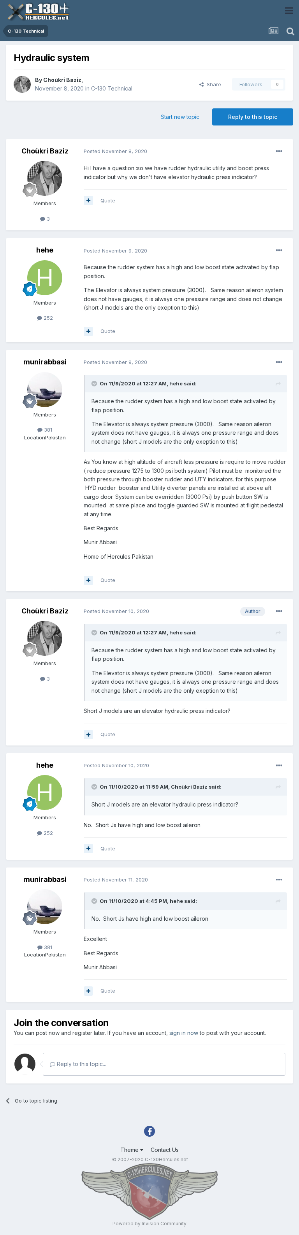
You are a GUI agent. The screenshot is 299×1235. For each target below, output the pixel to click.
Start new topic (180, 116)
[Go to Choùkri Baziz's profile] (22, 84)
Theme (130, 1149)
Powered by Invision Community (149, 1223)
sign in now (183, 1032)
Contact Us (165, 1149)
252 (47, 318)
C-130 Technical (111, 88)
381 (47, 430)
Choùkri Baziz (62, 80)
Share (212, 84)
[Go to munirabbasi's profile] (44, 389)
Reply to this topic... (80, 1064)
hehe (44, 250)
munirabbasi (45, 362)
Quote (107, 200)
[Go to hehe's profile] (44, 277)
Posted (115, 151)
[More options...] (279, 151)
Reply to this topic (252, 116)
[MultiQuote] (88, 200)
